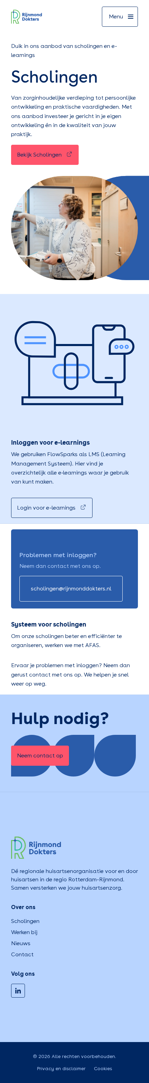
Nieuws (20, 943)
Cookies (103, 1068)
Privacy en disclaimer (61, 1068)
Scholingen (25, 921)
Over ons (23, 907)
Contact (22, 954)
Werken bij (24, 932)
